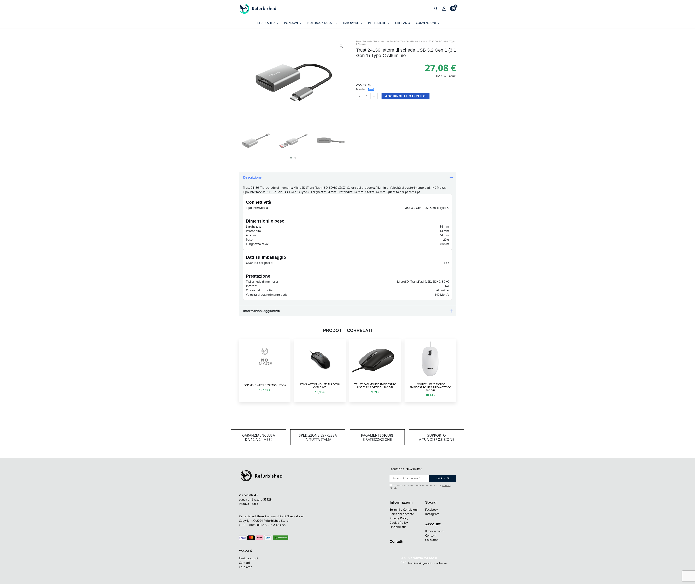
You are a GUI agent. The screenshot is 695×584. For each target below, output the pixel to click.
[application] (276, 22)
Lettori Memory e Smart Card (386, 41)
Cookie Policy (399, 523)
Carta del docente (402, 514)
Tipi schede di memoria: (262, 282)
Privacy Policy (399, 518)
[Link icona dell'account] (444, 8)
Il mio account (248, 558)
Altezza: (251, 235)
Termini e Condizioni (404, 510)
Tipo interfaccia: (257, 208)
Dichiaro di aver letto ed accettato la (420, 486)
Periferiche (367, 41)
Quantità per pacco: (259, 263)
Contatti (244, 563)
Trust (371, 89)
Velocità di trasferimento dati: (266, 295)
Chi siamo (245, 567)
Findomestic (398, 527)
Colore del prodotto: (260, 290)
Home (358, 41)
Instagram (432, 514)
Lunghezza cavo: (257, 244)
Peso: (249, 240)
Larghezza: (253, 227)
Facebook (431, 510)
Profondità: (254, 231)
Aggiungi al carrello (405, 96)
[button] (341, 46)
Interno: (251, 286)
